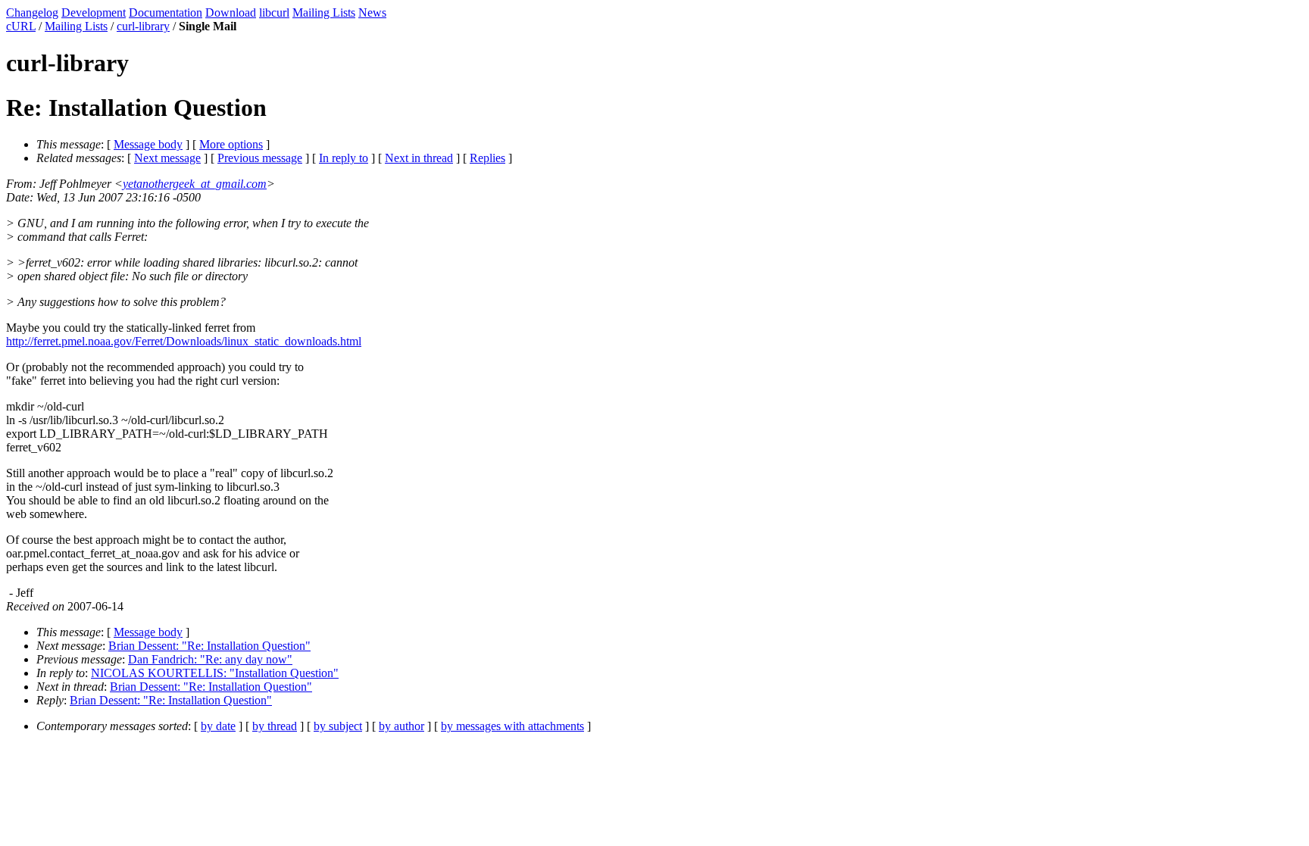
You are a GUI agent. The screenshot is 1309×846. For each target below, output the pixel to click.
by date (218, 726)
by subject (338, 726)
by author (401, 726)
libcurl (274, 12)
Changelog (32, 12)
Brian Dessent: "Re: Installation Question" (209, 645)
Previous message (259, 157)
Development (93, 12)
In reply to (343, 157)
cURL (21, 26)
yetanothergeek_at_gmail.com (195, 183)
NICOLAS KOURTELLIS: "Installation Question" (215, 672)
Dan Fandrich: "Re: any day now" (210, 659)
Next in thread (419, 157)
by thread (274, 726)
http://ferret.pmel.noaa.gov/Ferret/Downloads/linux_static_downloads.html (183, 341)
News (372, 12)
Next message (167, 157)
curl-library (143, 26)
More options (231, 144)
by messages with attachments (512, 726)
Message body (148, 144)
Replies (487, 157)
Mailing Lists (323, 12)
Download (230, 12)
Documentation (165, 12)
